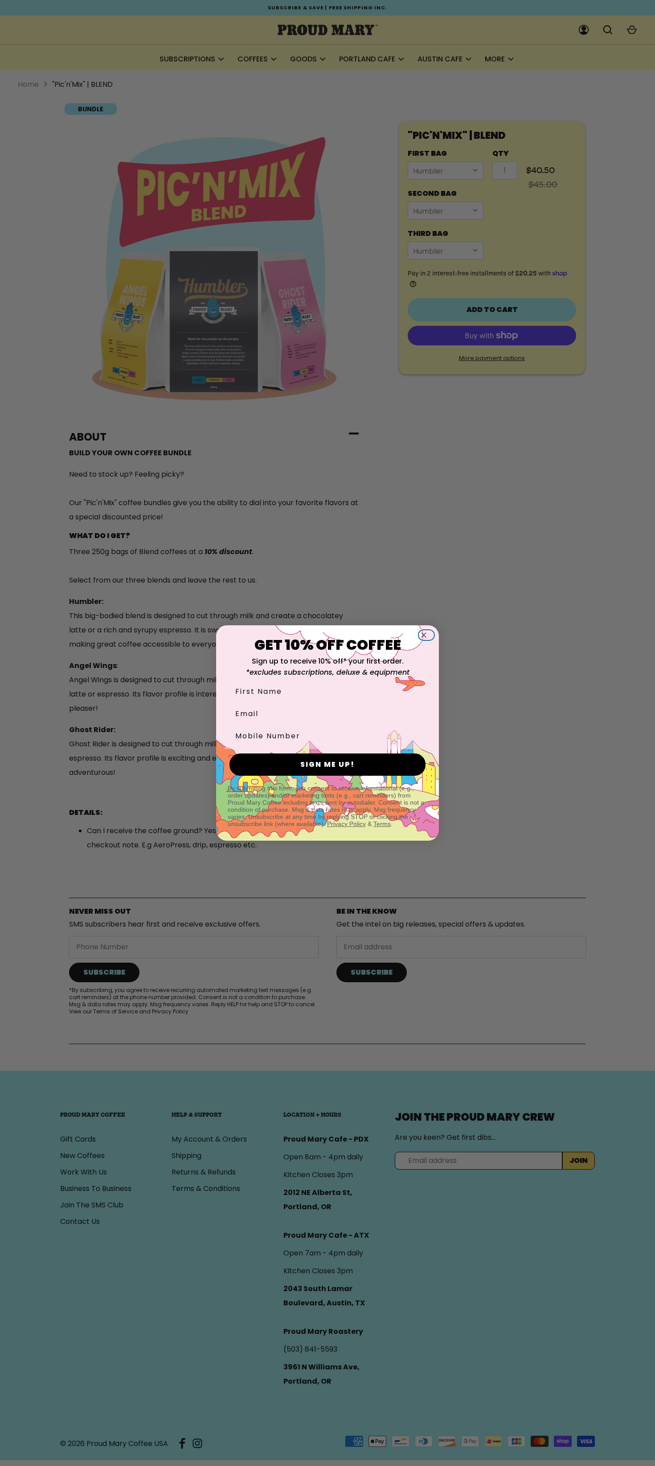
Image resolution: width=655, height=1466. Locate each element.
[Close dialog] (429, 635)
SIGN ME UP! (327, 764)
